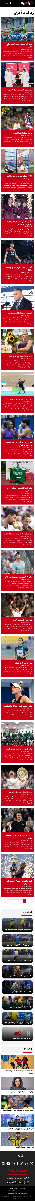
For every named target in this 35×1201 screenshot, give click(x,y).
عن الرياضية (25, 1191)
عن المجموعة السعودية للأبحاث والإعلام (17, 1193)
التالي (11, 901)
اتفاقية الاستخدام (11, 1191)
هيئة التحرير (18, 1191)
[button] (7, 3)
